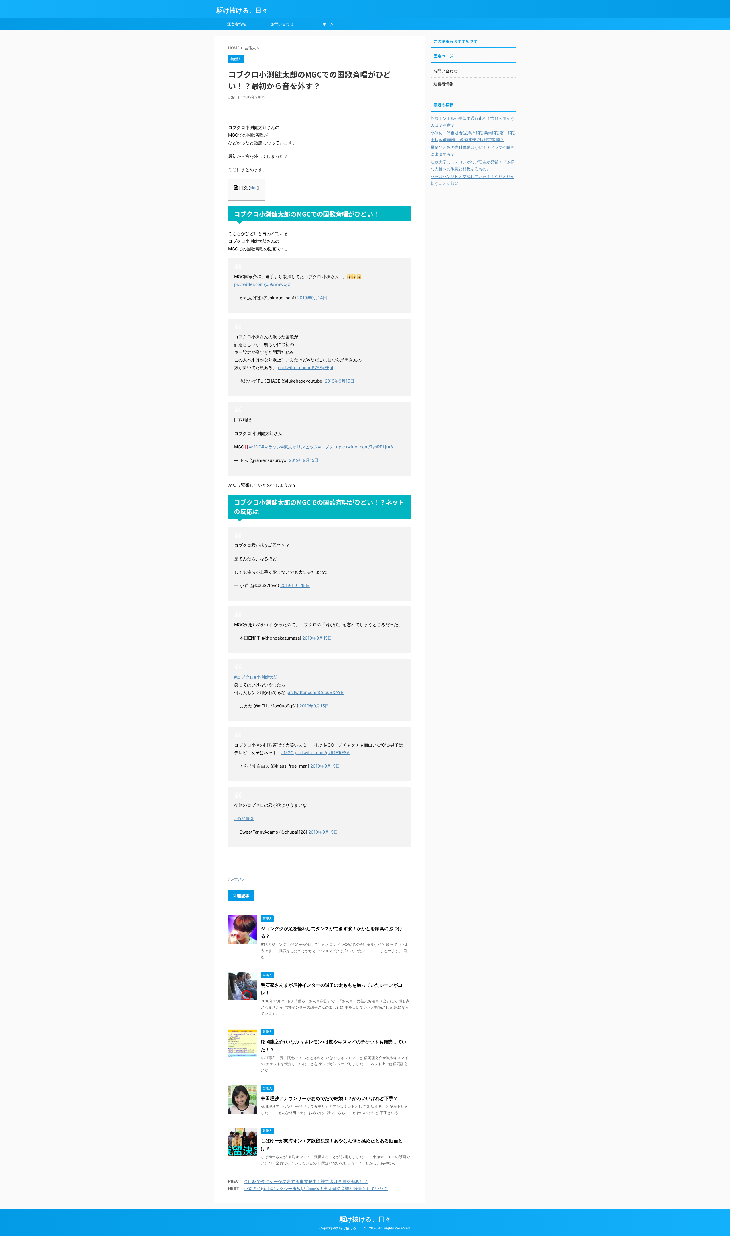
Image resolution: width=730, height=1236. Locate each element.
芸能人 (239, 879)
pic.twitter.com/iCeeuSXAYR (315, 692)
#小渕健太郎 (266, 677)
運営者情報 (236, 24)
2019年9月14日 (312, 297)
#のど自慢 (244, 818)
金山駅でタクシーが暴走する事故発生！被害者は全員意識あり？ (306, 1181)
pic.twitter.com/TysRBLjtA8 (366, 447)
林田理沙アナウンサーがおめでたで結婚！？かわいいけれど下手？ (329, 1098)
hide (253, 187)
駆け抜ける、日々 (242, 10)
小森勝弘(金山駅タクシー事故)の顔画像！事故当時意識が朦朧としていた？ (316, 1188)
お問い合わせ (282, 24)
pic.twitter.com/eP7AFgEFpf (305, 367)
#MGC (255, 447)
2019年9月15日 (339, 381)
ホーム (328, 24)
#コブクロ (328, 447)
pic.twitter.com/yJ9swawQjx (262, 284)
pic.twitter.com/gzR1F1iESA (322, 752)
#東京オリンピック (299, 447)
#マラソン (271, 447)
